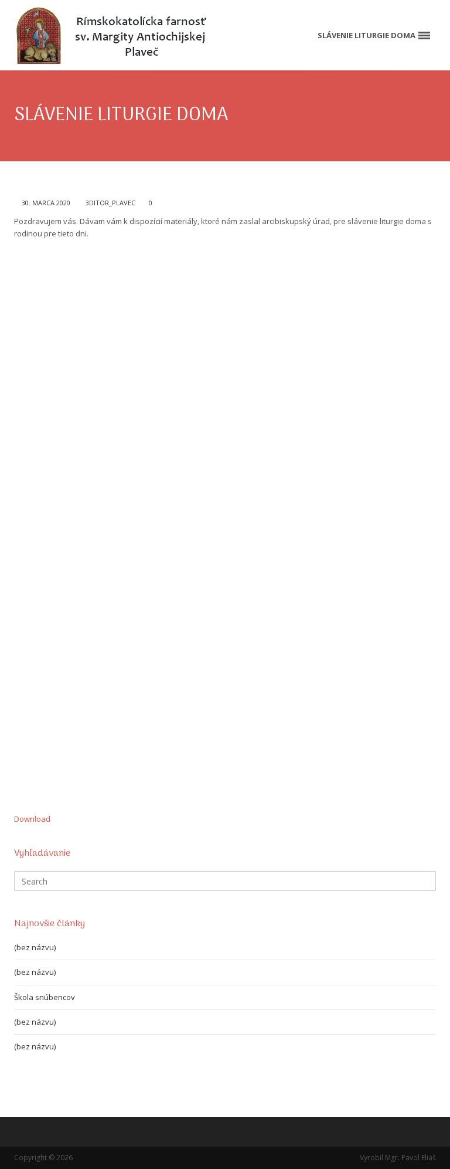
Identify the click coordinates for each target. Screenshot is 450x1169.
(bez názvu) (35, 947)
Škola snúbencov (44, 997)
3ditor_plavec (110, 202)
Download (32, 819)
